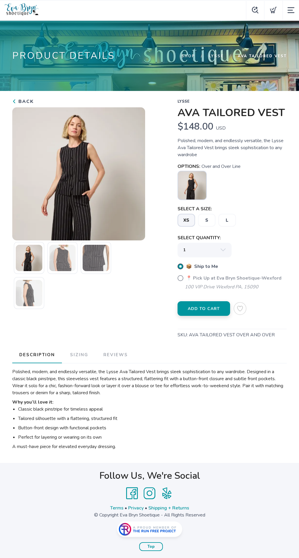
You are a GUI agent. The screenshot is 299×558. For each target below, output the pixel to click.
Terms (117, 508)
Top (151, 546)
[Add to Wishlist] (240, 308)
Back (25, 101)
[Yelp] (167, 493)
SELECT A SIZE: (195, 209)
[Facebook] (132, 493)
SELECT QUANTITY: (199, 238)
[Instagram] (149, 493)
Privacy (136, 508)
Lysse (216, 56)
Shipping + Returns (168, 508)
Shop (188, 56)
